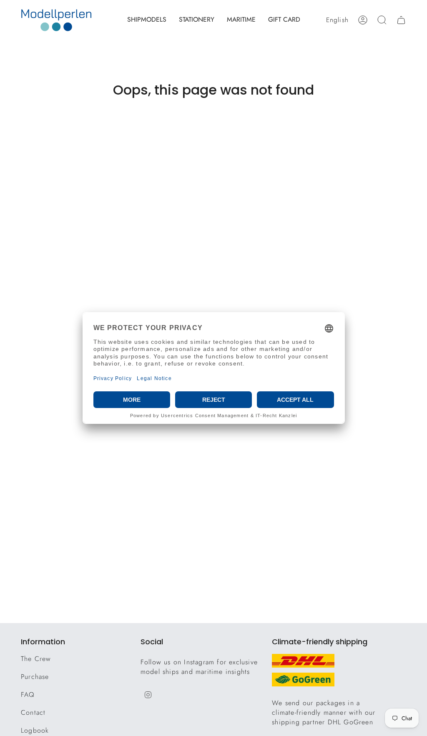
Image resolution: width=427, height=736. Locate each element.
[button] (147, 20)
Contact (33, 712)
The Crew (36, 658)
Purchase (35, 676)
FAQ (28, 694)
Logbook (35, 730)
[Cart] (401, 20)
